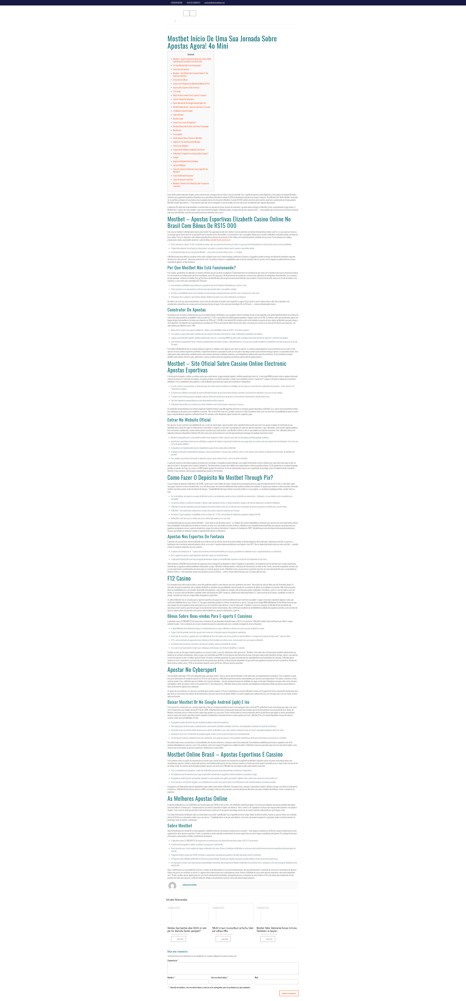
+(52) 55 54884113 (193, 2)
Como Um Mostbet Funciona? (183, 175)
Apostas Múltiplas (179, 165)
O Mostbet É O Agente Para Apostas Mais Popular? (190, 153)
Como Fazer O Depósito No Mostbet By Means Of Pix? (191, 83)
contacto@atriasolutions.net (214, 2)
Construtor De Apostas (181, 69)
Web (256, 977)
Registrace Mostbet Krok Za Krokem (185, 161)
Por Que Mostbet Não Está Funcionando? (187, 65)
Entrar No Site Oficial (180, 79)
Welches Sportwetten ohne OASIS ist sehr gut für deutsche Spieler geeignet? (187, 929)
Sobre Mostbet (178, 114)
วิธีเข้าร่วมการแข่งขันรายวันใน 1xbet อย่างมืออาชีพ (233, 929)
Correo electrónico (219, 977)
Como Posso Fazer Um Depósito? (184, 122)
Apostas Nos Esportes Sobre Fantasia (186, 87)
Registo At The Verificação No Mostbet (186, 141)
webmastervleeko (190, 884)
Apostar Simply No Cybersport (183, 99)
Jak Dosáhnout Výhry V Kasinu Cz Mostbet (187, 138)
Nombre (171, 977)
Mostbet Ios (177, 130)
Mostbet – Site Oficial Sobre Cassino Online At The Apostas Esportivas (190, 74)
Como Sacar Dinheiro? (181, 145)
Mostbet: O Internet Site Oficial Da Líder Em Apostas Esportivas (191, 185)
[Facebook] (297, 2)
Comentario (172, 960)
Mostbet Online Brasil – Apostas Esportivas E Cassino (191, 106)
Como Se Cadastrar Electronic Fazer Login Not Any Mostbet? (190, 170)
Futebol (175, 157)
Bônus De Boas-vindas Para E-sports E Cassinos (190, 95)
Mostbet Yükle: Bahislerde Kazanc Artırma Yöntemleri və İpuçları (277, 929)
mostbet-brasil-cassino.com (220, 239)
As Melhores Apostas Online (183, 110)
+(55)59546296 (176, 2)
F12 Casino (177, 91)
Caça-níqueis (177, 134)
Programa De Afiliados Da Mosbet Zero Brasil (188, 149)
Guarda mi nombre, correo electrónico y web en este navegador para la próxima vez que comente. (210, 987)
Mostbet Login (178, 118)
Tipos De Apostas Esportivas (183, 179)
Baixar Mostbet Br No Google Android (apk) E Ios (189, 103)
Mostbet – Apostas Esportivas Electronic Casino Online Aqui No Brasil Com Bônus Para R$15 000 (192, 60)
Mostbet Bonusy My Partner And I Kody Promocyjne (190, 126)
